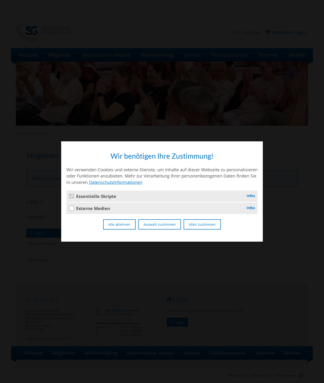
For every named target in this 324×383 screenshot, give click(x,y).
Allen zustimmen (202, 224)
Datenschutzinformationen (115, 182)
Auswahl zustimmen (159, 224)
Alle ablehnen (119, 224)
